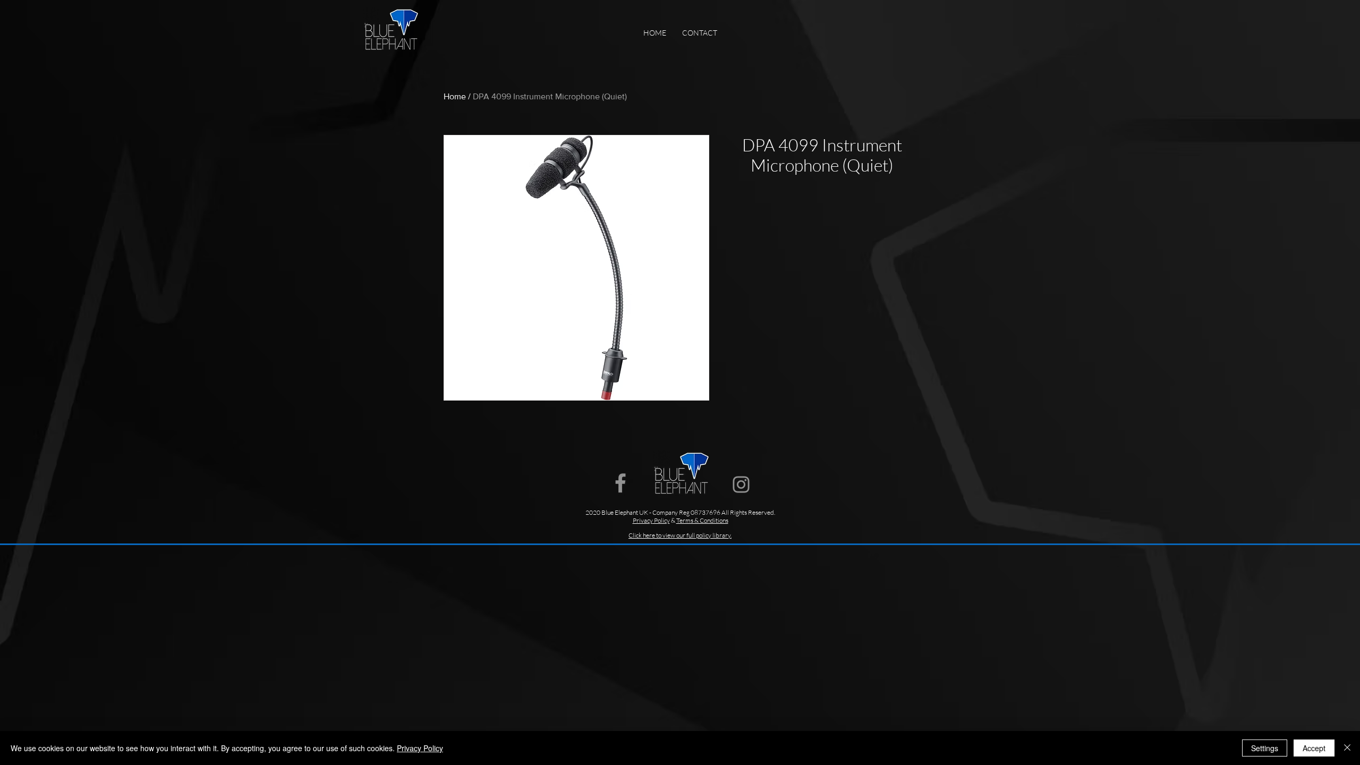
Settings (1264, 748)
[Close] (1347, 748)
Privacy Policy (420, 748)
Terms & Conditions (702, 520)
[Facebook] (620, 483)
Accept (1314, 748)
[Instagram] (741, 484)
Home (455, 96)
